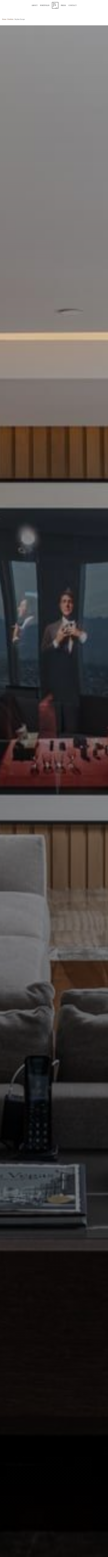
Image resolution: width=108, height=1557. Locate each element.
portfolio (44, 5)
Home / (4, 19)
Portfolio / (10, 19)
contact (72, 5)
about (35, 5)
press (63, 5)
